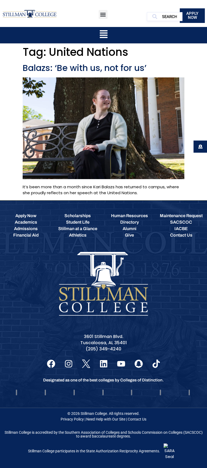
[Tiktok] (156, 364)
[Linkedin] (103, 364)
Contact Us (137, 419)
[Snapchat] (138, 364)
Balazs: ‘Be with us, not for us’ (85, 68)
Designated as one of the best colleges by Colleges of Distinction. (103, 380)
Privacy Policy (72, 419)
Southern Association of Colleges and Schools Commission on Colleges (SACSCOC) (134, 432)
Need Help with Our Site (105, 419)
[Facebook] (51, 364)
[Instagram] (68, 364)
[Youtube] (121, 364)
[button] (103, 14)
